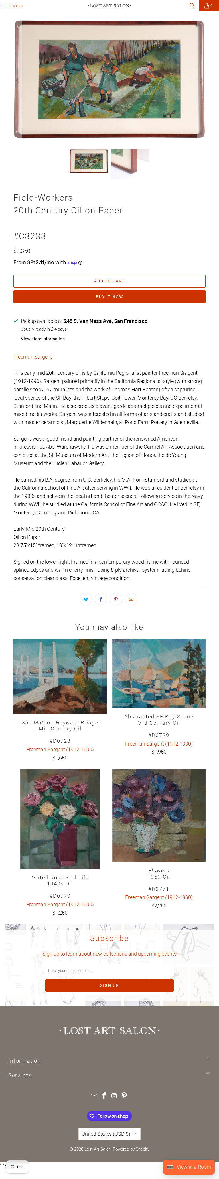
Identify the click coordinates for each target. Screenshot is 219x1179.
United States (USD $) (106, 1134)
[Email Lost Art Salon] (94, 1096)
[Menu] (3, 5)
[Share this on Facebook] (101, 599)
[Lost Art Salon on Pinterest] (124, 1096)
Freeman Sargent (32, 357)
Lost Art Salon (97, 1149)
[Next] (201, 80)
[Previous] (17, 80)
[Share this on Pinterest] (116, 599)
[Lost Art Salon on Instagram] (114, 1096)
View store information (43, 338)
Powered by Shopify (131, 1149)
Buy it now (109, 296)
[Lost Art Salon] (109, 5)
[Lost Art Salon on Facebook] (104, 1096)
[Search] (192, 5)
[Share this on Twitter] (86, 599)
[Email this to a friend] (131, 599)
